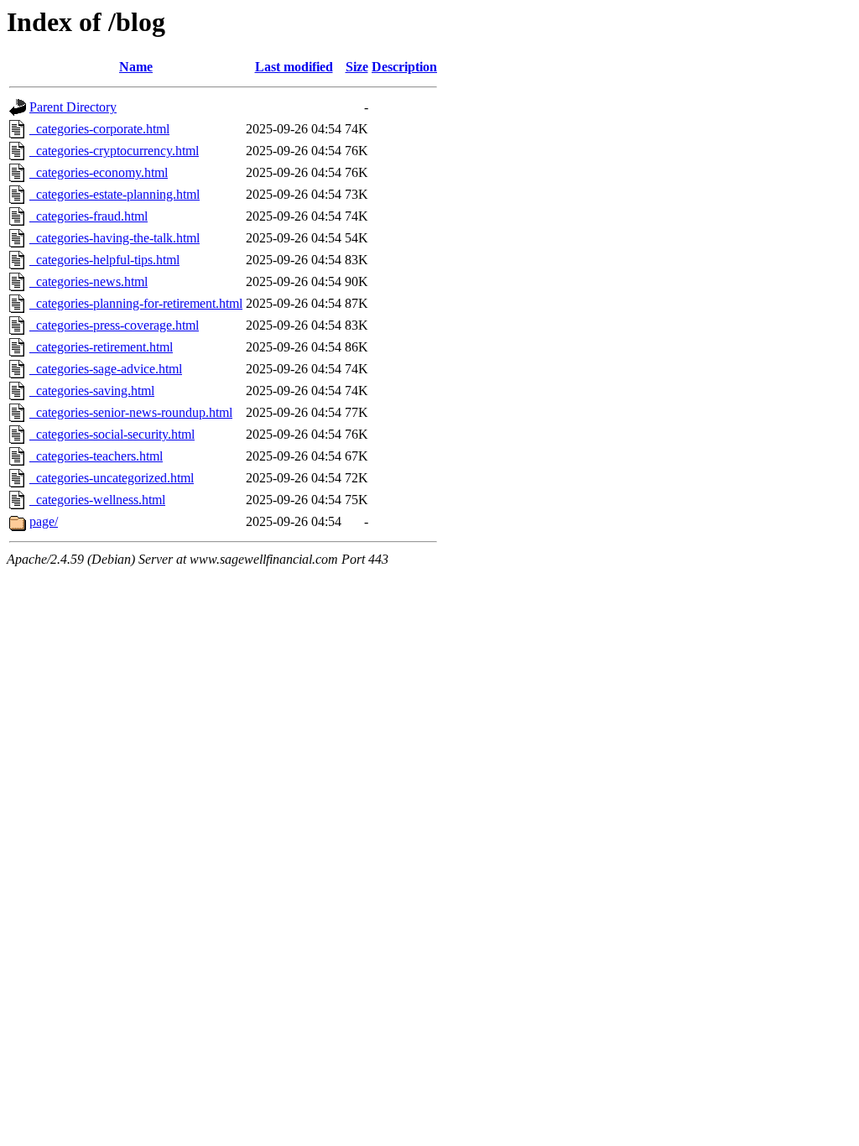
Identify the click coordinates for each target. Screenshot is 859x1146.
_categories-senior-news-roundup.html (130, 412)
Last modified (294, 67)
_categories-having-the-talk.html (114, 238)
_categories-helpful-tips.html (104, 260)
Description (404, 67)
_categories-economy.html (98, 172)
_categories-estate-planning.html (114, 194)
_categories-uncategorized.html (111, 478)
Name (136, 67)
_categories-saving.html (91, 390)
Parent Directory (73, 107)
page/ (43, 521)
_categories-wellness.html (97, 499)
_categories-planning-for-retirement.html (135, 303)
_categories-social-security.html (112, 434)
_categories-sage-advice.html (105, 369)
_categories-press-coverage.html (114, 325)
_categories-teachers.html (96, 456)
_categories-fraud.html (88, 216)
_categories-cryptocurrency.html (114, 150)
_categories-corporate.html (99, 129)
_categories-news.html (88, 281)
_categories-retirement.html (101, 347)
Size (357, 67)
